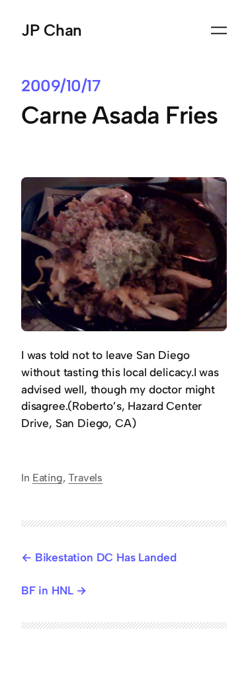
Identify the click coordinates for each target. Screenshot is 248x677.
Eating (47, 477)
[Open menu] (219, 30)
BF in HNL (47, 590)
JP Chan (51, 30)
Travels (85, 477)
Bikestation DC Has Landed (105, 557)
